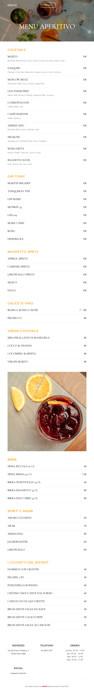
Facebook (22, 673)
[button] (48, 5)
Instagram (14, 673)
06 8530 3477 (46, 650)
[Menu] (84, 4)
